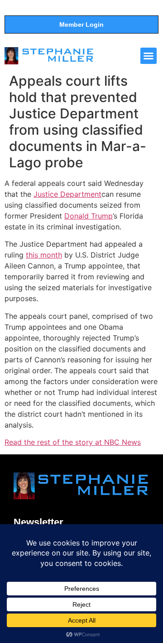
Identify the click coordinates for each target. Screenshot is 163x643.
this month (44, 254)
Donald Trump (88, 215)
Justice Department (67, 194)
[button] (148, 56)
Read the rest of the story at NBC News (73, 442)
